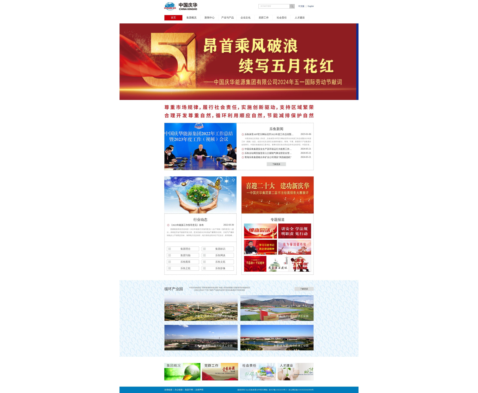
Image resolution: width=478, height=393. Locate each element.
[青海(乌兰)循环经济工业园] (277, 320)
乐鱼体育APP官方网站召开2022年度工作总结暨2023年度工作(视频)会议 (280, 134)
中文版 (301, 6)
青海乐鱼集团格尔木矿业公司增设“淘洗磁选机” (268, 157)
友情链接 (168, 390)
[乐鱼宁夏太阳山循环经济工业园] (201, 349)
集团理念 (185, 248)
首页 (173, 17)
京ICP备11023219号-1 (278, 390)
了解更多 (276, 164)
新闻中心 (209, 17)
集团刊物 (185, 255)
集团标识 (220, 248)
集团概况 (191, 17)
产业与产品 (227, 17)
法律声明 (199, 390)
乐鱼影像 (220, 268)
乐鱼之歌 (185, 268)
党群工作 (264, 17)
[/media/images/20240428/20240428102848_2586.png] (238, 99)
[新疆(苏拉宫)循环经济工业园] (277, 349)
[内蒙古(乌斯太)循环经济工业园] (201, 320)
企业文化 (246, 17)
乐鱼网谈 (220, 255)
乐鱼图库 (185, 261)
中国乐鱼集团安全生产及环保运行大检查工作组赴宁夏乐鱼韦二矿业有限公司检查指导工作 (289, 149)
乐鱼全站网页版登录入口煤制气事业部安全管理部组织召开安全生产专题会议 (283, 153)
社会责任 (282, 17)
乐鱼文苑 (220, 261)
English (311, 6)
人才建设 (300, 17)
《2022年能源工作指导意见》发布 (187, 225)
